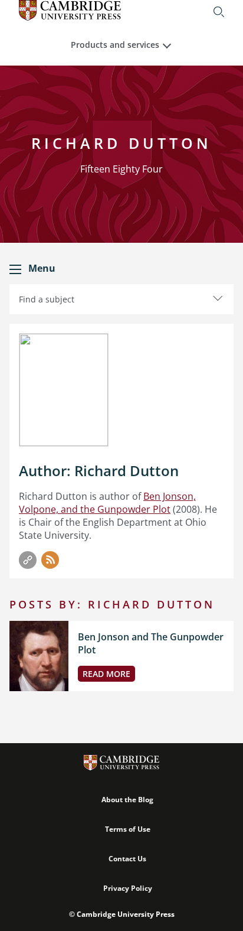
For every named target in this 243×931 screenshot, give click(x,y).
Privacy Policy (127, 888)
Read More (106, 673)
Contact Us (127, 859)
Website (28, 560)
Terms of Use (127, 829)
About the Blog (127, 800)
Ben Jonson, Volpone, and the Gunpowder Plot (107, 503)
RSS (50, 560)
